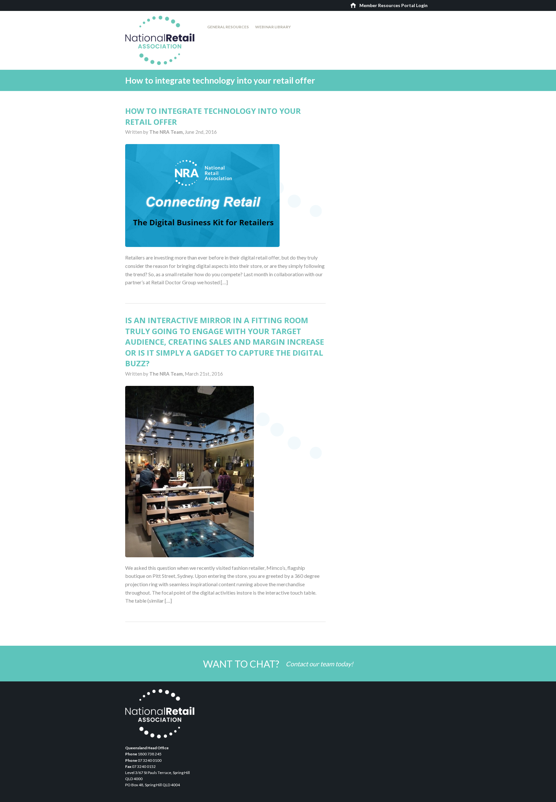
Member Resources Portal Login (393, 5)
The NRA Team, (167, 132)
